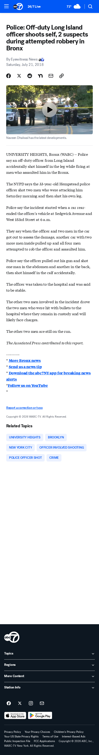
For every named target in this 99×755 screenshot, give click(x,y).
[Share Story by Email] (51, 76)
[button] (6, 6)
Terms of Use (50, 736)
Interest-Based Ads (73, 736)
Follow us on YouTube (28, 385)
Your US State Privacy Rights (21, 736)
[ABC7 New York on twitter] (19, 703)
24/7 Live (34, 6)
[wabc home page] (11, 637)
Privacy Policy (12, 732)
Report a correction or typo (24, 408)
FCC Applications (44, 741)
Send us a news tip (25, 366)
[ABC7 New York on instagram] (30, 703)
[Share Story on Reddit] (30, 76)
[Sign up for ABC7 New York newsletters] (42, 703)
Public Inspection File (17, 741)
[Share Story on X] (19, 76)
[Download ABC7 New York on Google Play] (40, 715)
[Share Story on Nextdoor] (40, 76)
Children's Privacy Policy (69, 732)
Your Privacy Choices (37, 732)
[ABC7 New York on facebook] (8, 703)
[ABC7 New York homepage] (18, 6)
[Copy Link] (61, 76)
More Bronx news (25, 360)
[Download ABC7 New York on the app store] (15, 715)
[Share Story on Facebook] (8, 76)
